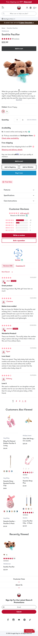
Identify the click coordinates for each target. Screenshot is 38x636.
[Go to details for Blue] (12, 471)
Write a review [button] (19, 235)
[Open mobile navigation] (3, 7)
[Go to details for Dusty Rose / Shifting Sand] (26, 509)
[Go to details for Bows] (23, 469)
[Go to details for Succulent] (7, 471)
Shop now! (28, 2)
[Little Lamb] (6, 111)
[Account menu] (27, 8)
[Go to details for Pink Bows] (4, 511)
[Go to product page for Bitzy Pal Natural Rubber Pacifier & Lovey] (10, 421)
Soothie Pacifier (8, 567)
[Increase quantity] (23, 120)
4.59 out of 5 (24, 213)
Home (3, 28)
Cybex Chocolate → (26, 23)
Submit (19, 612)
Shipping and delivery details (12, 150)
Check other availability (10, 138)
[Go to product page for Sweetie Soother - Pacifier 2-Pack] (10, 502)
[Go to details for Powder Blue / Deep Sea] (23, 509)
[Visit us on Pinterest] (24, 620)
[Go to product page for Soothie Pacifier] (9, 545)
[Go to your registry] (31, 8)
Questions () (20, 266)
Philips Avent (27, 435)
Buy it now (19, 173)
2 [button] (16, 401)
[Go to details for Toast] (4, 471)
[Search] (4, 13)
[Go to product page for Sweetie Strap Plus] (29, 460)
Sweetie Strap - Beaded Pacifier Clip (9, 483)
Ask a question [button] (19, 241)
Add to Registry (10, 167)
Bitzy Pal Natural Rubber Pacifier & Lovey (9, 443)
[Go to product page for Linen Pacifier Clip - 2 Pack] (29, 500)
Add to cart (19, 48)
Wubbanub (5, 31)
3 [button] (19, 401)
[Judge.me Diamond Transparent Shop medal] (18, 253)
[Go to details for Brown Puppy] (4, 555)
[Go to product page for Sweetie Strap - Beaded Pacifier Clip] (10, 461)
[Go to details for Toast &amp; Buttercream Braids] (12, 511)
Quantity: (5, 120)
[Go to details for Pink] (9, 471)
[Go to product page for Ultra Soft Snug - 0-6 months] (29, 420)
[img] (6, 278)
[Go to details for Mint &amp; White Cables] (7, 511)
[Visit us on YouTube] (19, 620)
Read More (19, 100)
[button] (7, 39)
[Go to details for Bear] (26, 469)
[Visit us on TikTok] (30, 620)
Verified (17, 260)
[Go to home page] (19, 8)
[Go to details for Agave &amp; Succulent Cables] (14, 511)
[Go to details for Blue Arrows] (9, 511)
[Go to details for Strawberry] (29, 469)
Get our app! (29, 630)
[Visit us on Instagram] (13, 620)
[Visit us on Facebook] (8, 620)
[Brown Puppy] (3, 111)
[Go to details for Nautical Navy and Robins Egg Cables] (17, 511)
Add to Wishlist (28, 167)
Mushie (25, 518)
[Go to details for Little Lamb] (7, 555)
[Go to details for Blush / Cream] (31, 509)
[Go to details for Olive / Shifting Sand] (29, 509)
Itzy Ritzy (6, 438)
